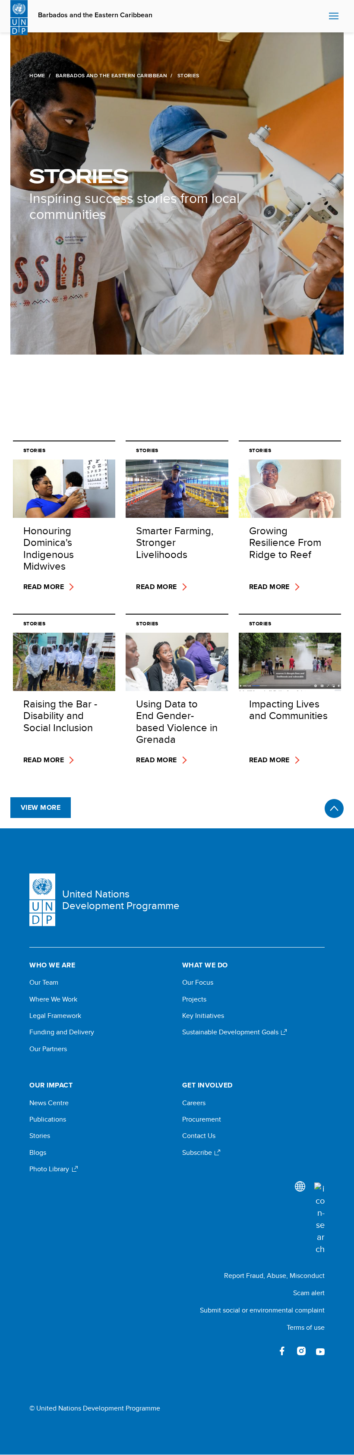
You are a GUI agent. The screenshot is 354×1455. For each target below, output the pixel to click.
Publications (47, 1119)
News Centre (49, 1103)
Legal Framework (55, 1016)
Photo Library (50, 1169)
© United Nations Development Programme (94, 1408)
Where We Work (53, 999)
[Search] (319, 1218)
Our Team (43, 982)
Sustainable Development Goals (231, 1032)
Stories (39, 1136)
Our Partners (48, 1049)
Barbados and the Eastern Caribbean (95, 15)
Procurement (201, 1119)
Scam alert (309, 1293)
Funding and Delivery (61, 1032)
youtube (320, 1351)
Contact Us (198, 1136)
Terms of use (306, 1327)
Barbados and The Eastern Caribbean (111, 76)
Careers (193, 1103)
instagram (301, 1351)
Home (37, 76)
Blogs (37, 1152)
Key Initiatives (203, 1016)
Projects (194, 999)
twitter (263, 1351)
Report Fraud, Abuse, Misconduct (274, 1276)
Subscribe (198, 1152)
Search (320, 16)
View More (40, 807)
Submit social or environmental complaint (262, 1310)
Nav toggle (333, 16)
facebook (282, 1351)
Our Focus (197, 982)
